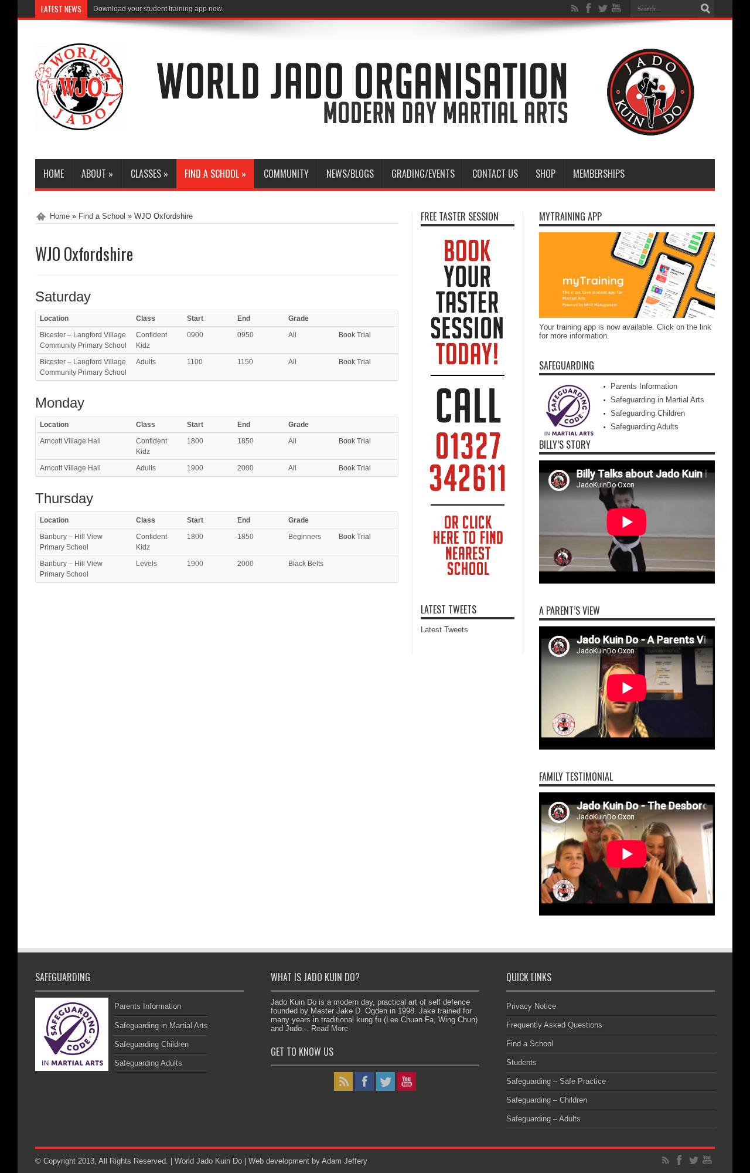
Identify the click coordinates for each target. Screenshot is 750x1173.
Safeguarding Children (648, 413)
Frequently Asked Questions (554, 1025)
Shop (545, 174)
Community (286, 174)
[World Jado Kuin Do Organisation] (79, 123)
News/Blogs (350, 174)
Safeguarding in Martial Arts (657, 399)
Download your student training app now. (158, 9)
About (97, 174)
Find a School (215, 174)
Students (521, 1062)
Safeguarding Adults (645, 426)
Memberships (599, 174)
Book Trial (355, 335)
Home (53, 174)
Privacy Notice (531, 1006)
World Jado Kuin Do (209, 1161)
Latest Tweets (448, 609)
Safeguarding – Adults (543, 1118)
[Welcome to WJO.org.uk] (427, 141)
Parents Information (644, 386)
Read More (329, 1028)
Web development (278, 1161)
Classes (149, 174)
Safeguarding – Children (546, 1100)
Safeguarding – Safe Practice (556, 1081)
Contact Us (495, 174)
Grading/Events (423, 174)
